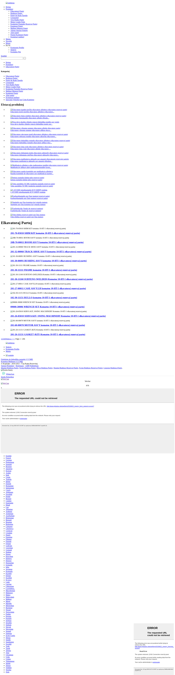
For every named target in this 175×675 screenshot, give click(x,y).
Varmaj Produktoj (7, 366)
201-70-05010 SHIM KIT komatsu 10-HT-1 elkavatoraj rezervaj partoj (45, 233)
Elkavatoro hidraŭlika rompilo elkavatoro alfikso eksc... (31, 143)
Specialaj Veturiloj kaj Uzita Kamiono (20, 100)
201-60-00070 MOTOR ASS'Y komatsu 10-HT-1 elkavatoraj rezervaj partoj (47, 325)
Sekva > (10, 339)
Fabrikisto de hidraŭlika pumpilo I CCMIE (17, 359)
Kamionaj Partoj (16, 26)
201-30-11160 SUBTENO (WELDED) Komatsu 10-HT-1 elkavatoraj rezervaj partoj (51, 279)
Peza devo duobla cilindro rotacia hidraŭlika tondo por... (31, 124)
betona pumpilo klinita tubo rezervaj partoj (26, 180)
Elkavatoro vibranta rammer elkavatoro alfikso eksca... (30, 130)
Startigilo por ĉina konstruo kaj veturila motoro (27, 204)
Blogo (8, 43)
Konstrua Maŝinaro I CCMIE (12, 361)
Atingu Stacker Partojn (19, 30)
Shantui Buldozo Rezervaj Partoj (65, 368)
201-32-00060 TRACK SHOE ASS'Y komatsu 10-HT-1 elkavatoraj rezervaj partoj (50, 251)
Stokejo (13, 50)
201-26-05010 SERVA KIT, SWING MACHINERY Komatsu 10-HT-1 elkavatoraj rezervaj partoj (58, 316)
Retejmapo (20, 366)
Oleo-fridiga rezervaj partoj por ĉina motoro (26, 217)
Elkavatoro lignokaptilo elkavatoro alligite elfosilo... (29, 118)
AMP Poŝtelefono (32, 366)
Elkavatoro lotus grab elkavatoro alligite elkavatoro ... (30, 149)
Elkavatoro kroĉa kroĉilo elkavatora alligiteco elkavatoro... (32, 112)
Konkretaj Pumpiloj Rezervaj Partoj (23, 24)
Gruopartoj (14, 18)
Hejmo (8, 7)
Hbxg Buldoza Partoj (44, 368)
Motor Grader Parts (17, 22)
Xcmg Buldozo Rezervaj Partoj (91, 368)
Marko (8, 39)
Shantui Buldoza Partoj (9, 368)
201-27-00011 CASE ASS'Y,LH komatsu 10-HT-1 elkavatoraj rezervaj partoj (48, 288)
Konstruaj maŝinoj (17, 37)
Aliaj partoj (14, 33)
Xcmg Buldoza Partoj (27, 368)
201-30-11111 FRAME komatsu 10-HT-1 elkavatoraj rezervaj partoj (43, 270)
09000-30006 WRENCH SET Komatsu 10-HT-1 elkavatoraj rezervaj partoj (47, 306)
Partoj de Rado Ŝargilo (19, 16)
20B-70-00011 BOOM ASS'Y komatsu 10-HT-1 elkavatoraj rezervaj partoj (46, 242)
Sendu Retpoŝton (7, 377)
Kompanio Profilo (17, 48)
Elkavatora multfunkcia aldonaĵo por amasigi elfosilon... (31, 161)
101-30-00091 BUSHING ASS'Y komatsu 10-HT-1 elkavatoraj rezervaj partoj (48, 260)
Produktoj (9, 9)
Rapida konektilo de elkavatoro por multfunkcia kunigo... (31, 174)
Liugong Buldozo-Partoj (113, 368)
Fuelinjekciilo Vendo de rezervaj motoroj (25, 211)
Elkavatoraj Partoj (17, 11)
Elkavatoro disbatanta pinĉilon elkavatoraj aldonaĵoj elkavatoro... (34, 155)
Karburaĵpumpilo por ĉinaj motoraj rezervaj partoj (29, 198)
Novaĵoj (9, 41)
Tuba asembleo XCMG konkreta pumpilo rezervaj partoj (31, 186)
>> (14, 339)
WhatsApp (10, 374)
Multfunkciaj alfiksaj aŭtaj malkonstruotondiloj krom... (30, 167)
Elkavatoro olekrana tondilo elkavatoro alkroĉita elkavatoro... (33, 136)
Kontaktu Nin (15, 52)
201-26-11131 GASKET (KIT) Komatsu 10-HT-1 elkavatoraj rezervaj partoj (47, 334)
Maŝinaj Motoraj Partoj (19, 28)
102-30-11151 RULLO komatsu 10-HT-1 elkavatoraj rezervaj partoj (43, 297)
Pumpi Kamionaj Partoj (19, 35)
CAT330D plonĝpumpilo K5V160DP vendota (27, 192)
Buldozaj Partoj (16, 13)
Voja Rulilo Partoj (17, 20)
